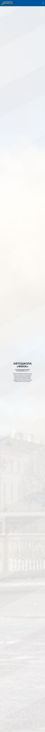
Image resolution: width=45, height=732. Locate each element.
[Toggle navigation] (43, 3)
